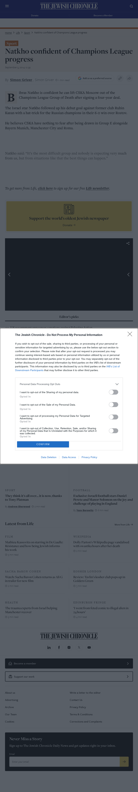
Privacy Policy (89, 457)
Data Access (69, 457)
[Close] (131, 335)
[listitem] (69, 384)
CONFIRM (43, 444)
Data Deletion (48, 457)
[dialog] (69, 396)
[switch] (113, 392)
